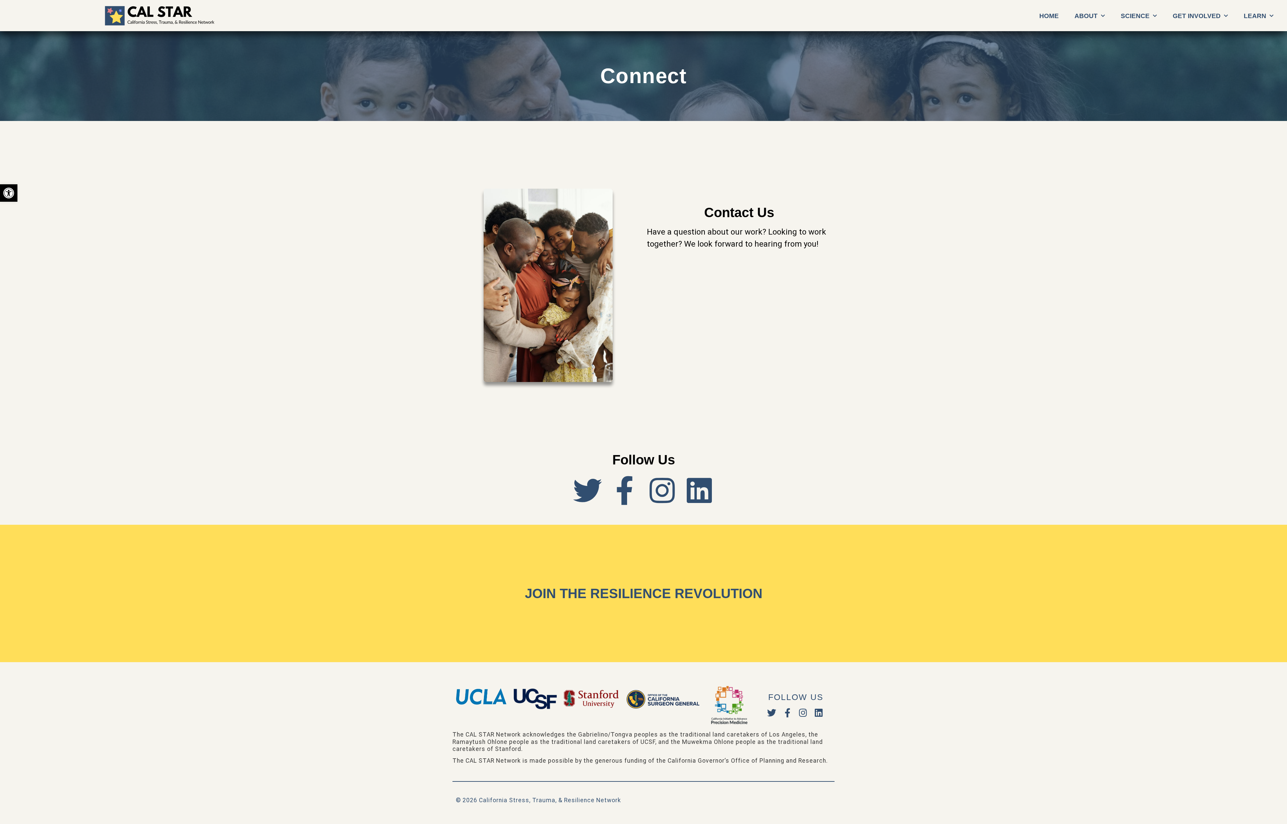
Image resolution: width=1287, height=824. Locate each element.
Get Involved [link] (1197, 15)
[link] (8, 193)
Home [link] (1049, 15)
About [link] (1086, 15)
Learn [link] (1255, 15)
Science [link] (1135, 15)
